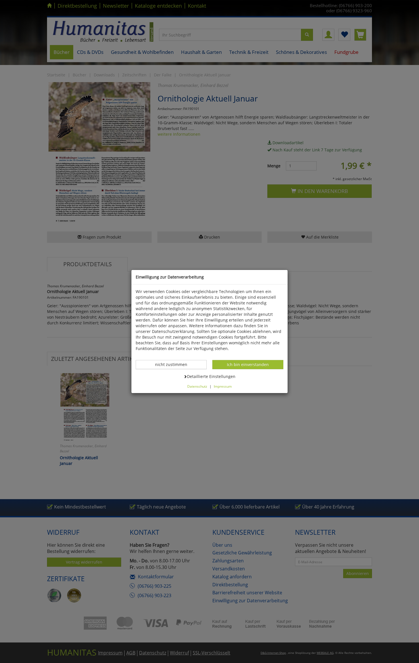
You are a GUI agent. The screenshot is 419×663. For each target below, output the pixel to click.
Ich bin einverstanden (248, 364)
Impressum (223, 386)
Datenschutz (197, 386)
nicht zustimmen (174, 364)
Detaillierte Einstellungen (211, 376)
